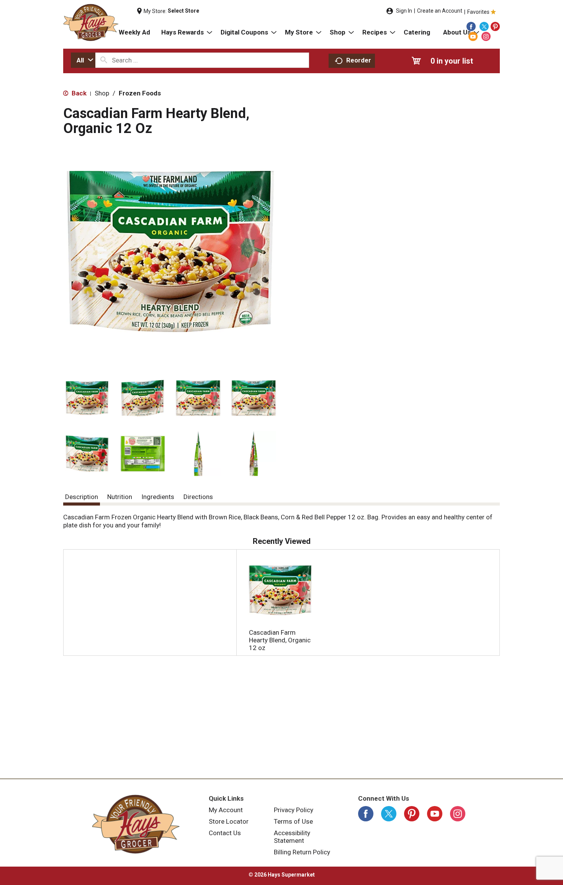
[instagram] (486, 36)
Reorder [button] (358, 60)
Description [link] (81, 497)
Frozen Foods (140, 93)
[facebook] (471, 26)
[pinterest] (495, 26)
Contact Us (225, 833)
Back (78, 93)
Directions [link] (198, 497)
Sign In (404, 11)
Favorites (478, 12)
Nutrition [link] (119, 497)
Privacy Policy (293, 810)
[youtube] (473, 36)
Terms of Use (293, 821)
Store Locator (229, 821)
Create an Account (439, 11)
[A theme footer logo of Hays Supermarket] (136, 824)
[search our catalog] (103, 60)
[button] (87, 398)
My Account (226, 810)
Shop (102, 93)
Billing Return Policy (302, 852)
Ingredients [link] (157, 497)
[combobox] (83, 60)
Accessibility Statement (292, 836)
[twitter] (484, 26)
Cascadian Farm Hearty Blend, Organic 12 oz (280, 640)
